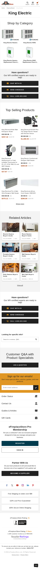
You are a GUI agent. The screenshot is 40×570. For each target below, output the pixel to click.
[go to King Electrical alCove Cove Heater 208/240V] (30, 183)
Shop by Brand (10, 8)
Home (3, 8)
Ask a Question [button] (20, 365)
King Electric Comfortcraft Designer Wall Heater (29, 159)
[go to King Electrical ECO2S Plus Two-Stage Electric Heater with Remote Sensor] (30, 121)
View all (20, 285)
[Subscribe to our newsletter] (35, 387)
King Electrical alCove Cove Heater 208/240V (28, 192)
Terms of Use (15, 555)
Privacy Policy (24, 555)
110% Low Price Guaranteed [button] (20, 501)
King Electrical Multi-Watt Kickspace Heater (10, 130)
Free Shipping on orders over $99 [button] (20, 494)
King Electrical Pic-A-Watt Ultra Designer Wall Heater (10, 192)
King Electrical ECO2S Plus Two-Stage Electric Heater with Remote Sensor (29, 131)
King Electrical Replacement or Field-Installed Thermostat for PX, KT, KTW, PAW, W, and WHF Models (10, 162)
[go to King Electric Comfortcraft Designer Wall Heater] (30, 150)
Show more (20, 204)
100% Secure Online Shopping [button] (20, 508)
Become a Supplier (20, 473)
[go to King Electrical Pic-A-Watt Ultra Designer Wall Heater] (10, 183)
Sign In (20, 450)
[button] (20, 89)
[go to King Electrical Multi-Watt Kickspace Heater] (10, 121)
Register (20, 443)
